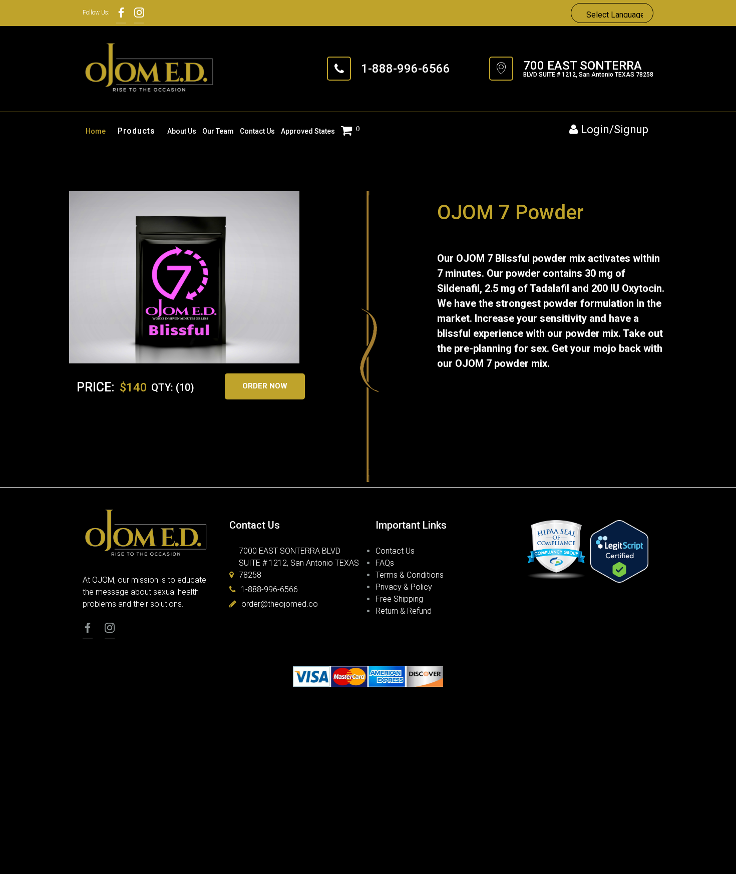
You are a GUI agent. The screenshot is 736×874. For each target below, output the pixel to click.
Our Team (218, 131)
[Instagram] (139, 13)
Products (136, 131)
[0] (348, 131)
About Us (181, 131)
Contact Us (257, 131)
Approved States (308, 131)
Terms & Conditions (410, 575)
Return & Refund (404, 611)
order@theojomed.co (279, 604)
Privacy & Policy (404, 587)
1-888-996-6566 (405, 69)
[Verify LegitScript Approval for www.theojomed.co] (619, 552)
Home (96, 131)
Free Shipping (399, 599)
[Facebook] (121, 13)
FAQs (385, 563)
